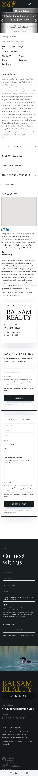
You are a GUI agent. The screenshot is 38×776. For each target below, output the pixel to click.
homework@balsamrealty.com (18, 708)
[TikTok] (24, 717)
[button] (3, 20)
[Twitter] (13, 717)
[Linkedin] (6, 717)
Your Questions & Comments (13, 457)
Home (3, 292)
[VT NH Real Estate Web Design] (19, 760)
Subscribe (19, 398)
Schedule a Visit (26, 419)
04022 (6, 295)
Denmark (29, 292)
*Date (6, 441)
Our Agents (15, 338)
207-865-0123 (12, 328)
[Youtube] (9, 717)
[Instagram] (20, 717)
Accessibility (6, 744)
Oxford (21, 292)
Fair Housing (28, 741)
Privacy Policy (7, 255)
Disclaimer (18, 741)
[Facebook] (2, 717)
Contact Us (7, 338)
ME (16, 292)
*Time (6, 449)
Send (19, 630)
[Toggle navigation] (35, 4)
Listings (10, 292)
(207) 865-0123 (21, 695)
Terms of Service (9, 512)
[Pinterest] (17, 717)
